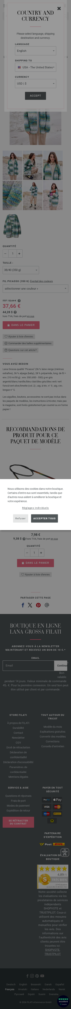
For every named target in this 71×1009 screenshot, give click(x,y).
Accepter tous (44, 518)
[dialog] (35, 504)
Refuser (20, 518)
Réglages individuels (35, 507)
